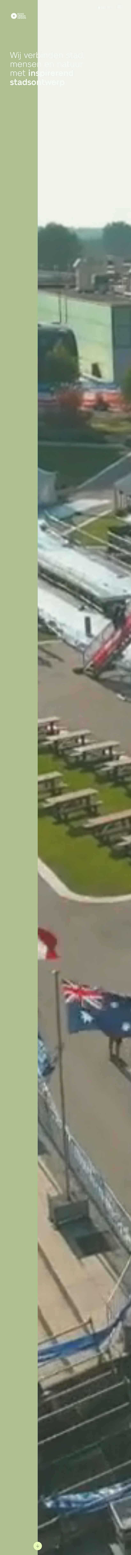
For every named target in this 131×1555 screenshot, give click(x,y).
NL (103, 7)
